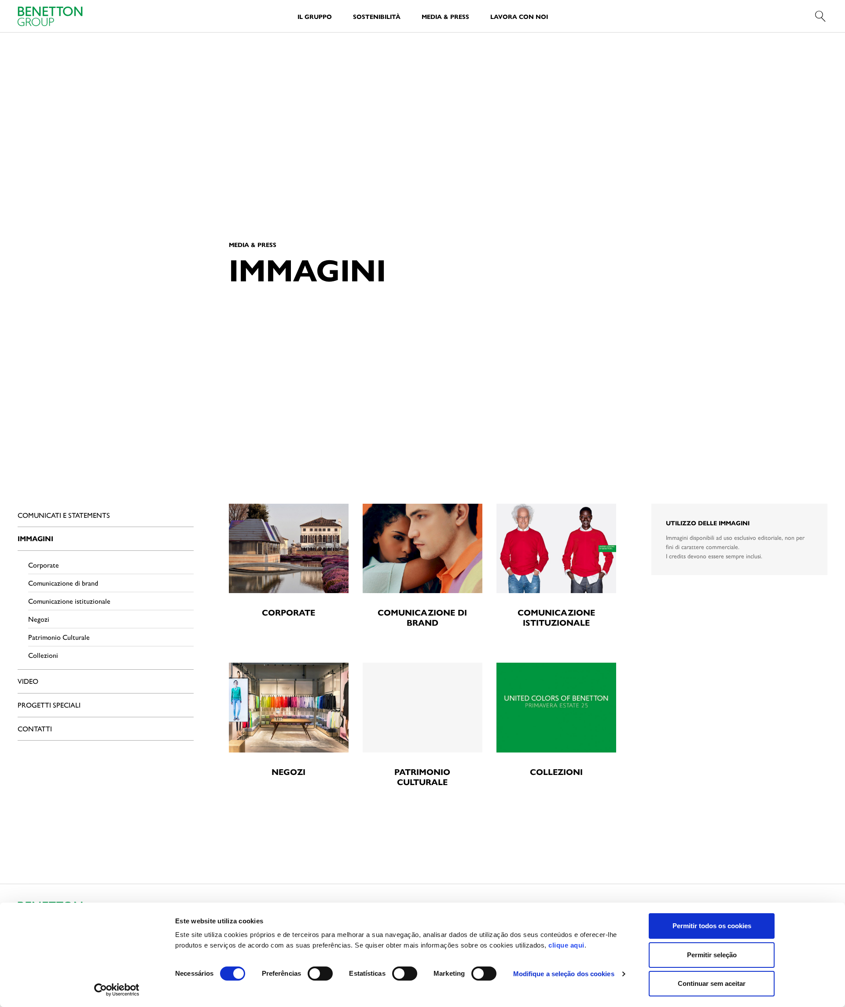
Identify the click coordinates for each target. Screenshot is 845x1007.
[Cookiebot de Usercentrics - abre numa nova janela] (116, 989)
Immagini (35, 538)
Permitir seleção (712, 955)
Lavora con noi (519, 16)
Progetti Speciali (49, 705)
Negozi (38, 619)
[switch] (320, 973)
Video (28, 681)
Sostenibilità (376, 16)
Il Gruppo (315, 16)
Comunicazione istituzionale (69, 601)
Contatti (35, 728)
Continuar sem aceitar (712, 983)
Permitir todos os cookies (711, 926)
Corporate (43, 565)
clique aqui (566, 945)
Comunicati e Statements (64, 515)
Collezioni (43, 655)
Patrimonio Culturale (59, 637)
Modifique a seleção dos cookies (563, 973)
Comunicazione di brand (63, 583)
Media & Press (445, 16)
